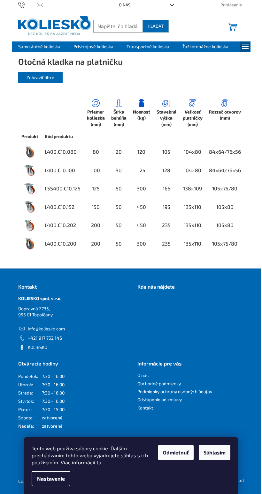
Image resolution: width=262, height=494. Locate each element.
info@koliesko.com (46, 328)
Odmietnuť (176, 452)
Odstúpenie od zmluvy (159, 399)
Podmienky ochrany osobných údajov (174, 391)
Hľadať (156, 26)
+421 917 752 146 (45, 338)
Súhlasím (215, 452)
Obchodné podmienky (159, 383)
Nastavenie (51, 479)
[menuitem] (39, 46)
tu (98, 462)
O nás (124, 4)
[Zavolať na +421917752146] (27, 4)
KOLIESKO (37, 347)
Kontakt (145, 407)
